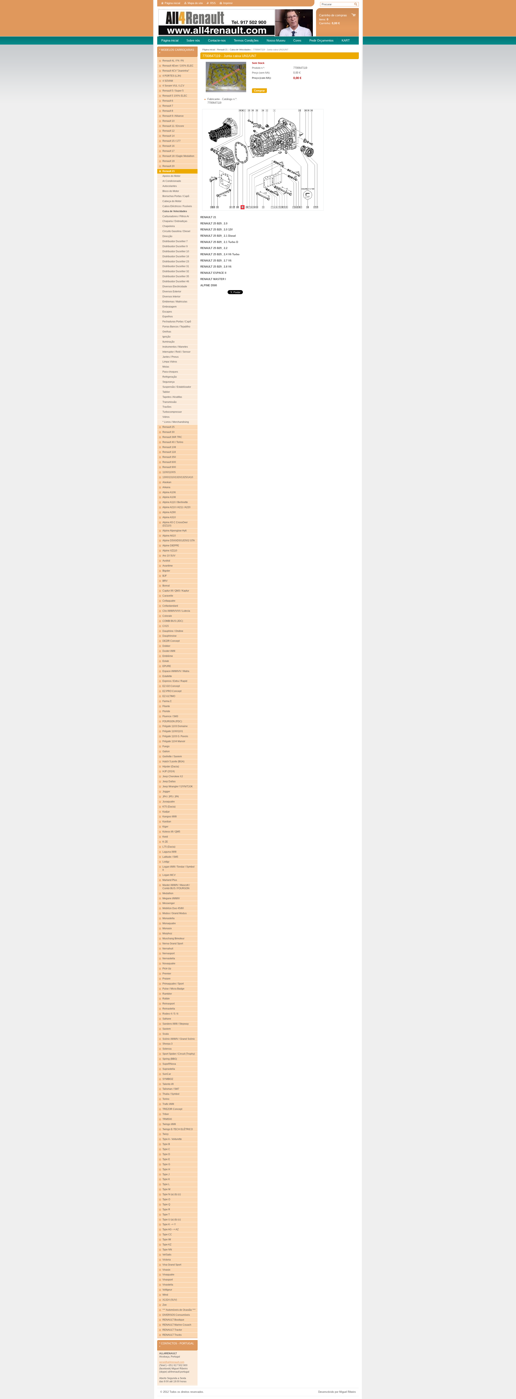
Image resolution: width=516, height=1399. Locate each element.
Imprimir (228, 3)
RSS (213, 3)
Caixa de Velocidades (240, 49)
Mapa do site (195, 3)
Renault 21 (222, 49)
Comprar (259, 90)
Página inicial (172, 3)
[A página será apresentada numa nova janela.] (226, 91)
